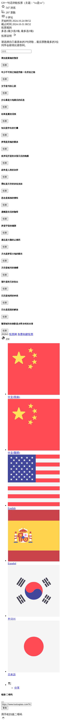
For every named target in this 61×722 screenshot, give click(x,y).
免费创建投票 (25, 334)
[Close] (2, 701)
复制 (5, 708)
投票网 (13, 334)
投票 (5, 65)
